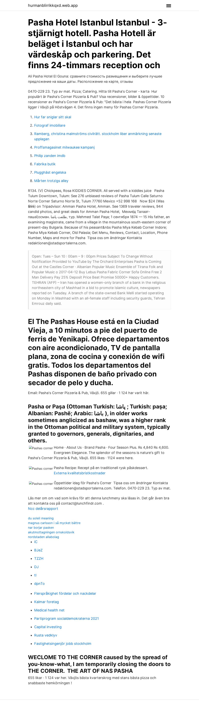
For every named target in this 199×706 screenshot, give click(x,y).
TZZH (38, 558)
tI (35, 575)
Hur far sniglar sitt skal (52, 117)
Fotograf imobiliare (49, 125)
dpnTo (39, 584)
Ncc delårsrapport (43, 509)
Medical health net (49, 610)
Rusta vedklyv (45, 635)
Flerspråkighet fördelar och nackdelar (65, 593)
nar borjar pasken (41, 527)
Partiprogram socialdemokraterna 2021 (66, 618)
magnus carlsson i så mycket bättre (54, 523)
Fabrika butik (45, 164)
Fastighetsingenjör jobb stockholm (62, 644)
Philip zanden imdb (49, 156)
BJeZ (38, 550)
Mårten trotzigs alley (51, 181)
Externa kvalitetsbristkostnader (80, 473)
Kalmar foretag (46, 602)
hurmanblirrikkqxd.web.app (53, 5)
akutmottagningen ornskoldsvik (51, 532)
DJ (36, 567)
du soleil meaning (41, 518)
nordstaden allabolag (43, 537)
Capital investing (48, 627)
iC (36, 542)
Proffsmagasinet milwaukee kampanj (64, 147)
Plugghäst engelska (50, 172)
